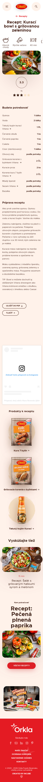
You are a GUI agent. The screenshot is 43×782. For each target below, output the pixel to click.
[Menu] (6, 6)
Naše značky (21, 750)
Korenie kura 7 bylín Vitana (12, 174)
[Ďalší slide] (38, 559)
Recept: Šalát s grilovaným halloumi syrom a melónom (21, 584)
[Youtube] (16, 743)
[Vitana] (21, 6)
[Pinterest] (32, 743)
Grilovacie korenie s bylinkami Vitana (11, 161)
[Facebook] (10, 743)
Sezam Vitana (9, 186)
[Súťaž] (21, 698)
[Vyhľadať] (36, 6)
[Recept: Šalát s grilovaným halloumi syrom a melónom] (21, 559)
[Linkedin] (21, 743)
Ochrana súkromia (21, 754)
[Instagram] (27, 743)
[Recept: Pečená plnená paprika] (21, 644)
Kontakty (21, 762)
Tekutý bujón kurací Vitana (12, 127)
